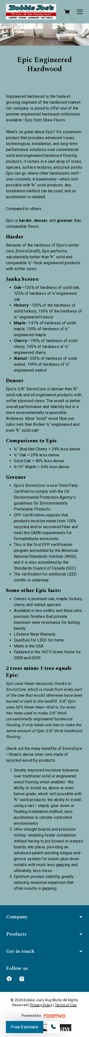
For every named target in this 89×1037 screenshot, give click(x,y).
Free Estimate (24, 1027)
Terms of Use (66, 1005)
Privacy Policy (41, 1005)
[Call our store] (53, 1027)
